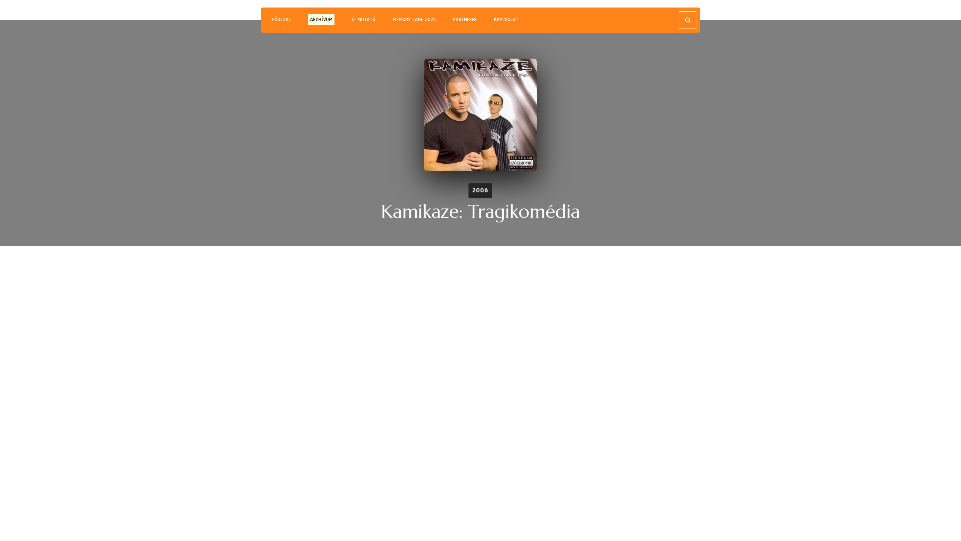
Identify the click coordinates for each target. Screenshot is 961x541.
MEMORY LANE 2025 (414, 19)
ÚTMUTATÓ (363, 19)
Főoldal (281, 19)
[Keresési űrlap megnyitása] (687, 20)
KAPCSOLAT (506, 19)
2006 (480, 190)
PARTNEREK (465, 19)
